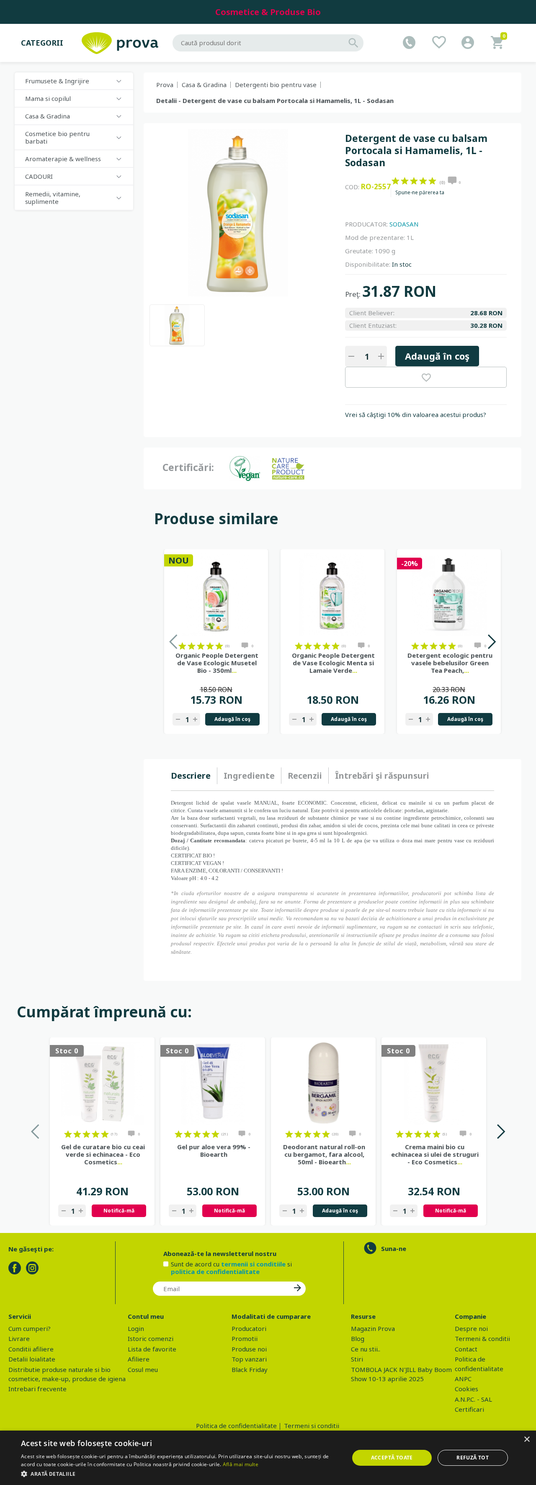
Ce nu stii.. (365, 1349)
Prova (164, 84)
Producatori (249, 1328)
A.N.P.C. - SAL (473, 1399)
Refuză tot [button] (472, 1457)
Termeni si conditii (311, 1425)
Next (491, 641)
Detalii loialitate (31, 1359)
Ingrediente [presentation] (249, 775)
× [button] (526, 1439)
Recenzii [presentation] (305, 775)
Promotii (245, 1338)
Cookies (466, 1389)
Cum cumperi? (29, 1328)
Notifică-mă (118, 1210)
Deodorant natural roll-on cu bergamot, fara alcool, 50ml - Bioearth (324, 1154)
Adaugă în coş (437, 356)
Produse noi (249, 1349)
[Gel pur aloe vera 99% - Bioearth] (212, 1083)
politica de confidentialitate (215, 1271)
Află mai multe (240, 1464)
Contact (466, 1349)
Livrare (19, 1338)
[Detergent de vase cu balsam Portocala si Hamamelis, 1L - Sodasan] (177, 325)
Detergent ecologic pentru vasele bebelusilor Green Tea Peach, (449, 662)
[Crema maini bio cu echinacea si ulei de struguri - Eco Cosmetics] (433, 1083)
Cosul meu (143, 1369)
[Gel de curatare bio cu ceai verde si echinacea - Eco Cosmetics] (102, 1083)
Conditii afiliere (31, 1349)
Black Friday (250, 1369)
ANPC (463, 1378)
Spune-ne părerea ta (419, 193)
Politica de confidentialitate (236, 1425)
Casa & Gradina (204, 84)
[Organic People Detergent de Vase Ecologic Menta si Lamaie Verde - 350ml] (332, 595)
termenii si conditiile (253, 1264)
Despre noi (471, 1328)
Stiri (357, 1359)
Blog (357, 1338)
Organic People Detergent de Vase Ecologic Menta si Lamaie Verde (333, 662)
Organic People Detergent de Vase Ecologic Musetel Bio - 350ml (216, 662)
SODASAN (404, 224)
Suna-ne (393, 1248)
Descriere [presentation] (191, 775)
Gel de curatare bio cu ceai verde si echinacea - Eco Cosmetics (103, 1154)
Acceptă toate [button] (392, 1457)
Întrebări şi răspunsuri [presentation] (382, 775)
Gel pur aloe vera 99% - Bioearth (213, 1150)
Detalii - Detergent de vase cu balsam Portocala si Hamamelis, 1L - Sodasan (275, 100)
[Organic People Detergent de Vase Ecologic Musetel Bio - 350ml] (216, 595)
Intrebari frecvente (37, 1389)
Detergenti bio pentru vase (276, 84)
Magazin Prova (373, 1328)
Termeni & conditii (482, 1338)
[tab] (194, 775)
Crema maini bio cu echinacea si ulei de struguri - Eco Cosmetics (435, 1154)
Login (136, 1328)
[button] (180, 1474)
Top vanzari (249, 1359)
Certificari (469, 1409)
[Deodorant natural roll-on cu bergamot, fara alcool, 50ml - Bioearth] (323, 1083)
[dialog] (268, 1458)
